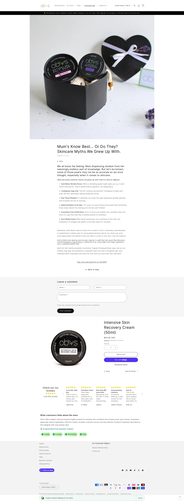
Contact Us (96, 451)
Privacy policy (79, 493)
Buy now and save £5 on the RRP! (92, 262)
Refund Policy (44, 447)
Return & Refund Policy (100, 447)
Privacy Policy (44, 450)
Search (41, 443)
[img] (50, 393)
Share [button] (61, 161)
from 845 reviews (51, 396)
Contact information (112, 493)
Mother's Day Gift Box (74, 242)
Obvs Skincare (48, 494)
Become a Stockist (45, 460)
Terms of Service (45, 453)
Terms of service (90, 493)
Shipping (106, 340)
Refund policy (70, 493)
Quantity (106, 343)
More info (140, 497)
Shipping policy (101, 493)
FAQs (41, 457)
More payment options (121, 364)
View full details (130, 371)
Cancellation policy (125, 493)
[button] (71, 6)
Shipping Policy (44, 464)
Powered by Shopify (58, 494)
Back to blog (93, 270)
